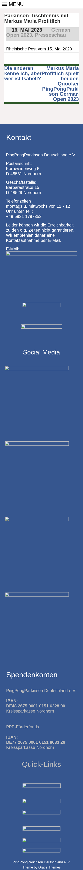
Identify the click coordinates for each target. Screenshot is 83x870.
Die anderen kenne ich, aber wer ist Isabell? (23, 73)
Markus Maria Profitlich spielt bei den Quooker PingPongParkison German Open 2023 (60, 83)
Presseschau (50, 35)
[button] (16, 4)
